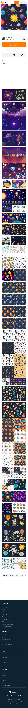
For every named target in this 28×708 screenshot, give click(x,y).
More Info (5, 63)
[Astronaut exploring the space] (13, 183)
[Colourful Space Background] (9, 285)
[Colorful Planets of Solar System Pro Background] (13, 121)
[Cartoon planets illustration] (10, 547)
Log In (21, 2)
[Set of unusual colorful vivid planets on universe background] (8, 95)
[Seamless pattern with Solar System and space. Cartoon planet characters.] (8, 674)
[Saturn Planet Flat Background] (6, 196)
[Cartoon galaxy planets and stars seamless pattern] (8, 332)
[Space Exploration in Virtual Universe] (13, 150)
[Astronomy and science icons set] (8, 238)
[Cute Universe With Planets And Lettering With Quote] (8, 107)
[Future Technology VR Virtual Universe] (9, 205)
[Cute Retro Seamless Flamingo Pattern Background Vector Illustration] (21, 283)
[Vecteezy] (2, 2)
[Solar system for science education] (13, 219)
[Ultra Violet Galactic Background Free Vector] (13, 136)
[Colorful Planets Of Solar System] (10, 250)
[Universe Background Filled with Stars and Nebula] (7, 230)
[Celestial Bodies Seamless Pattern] (8, 261)
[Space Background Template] (19, 240)
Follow (23, 39)
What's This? (15, 60)
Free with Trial (14, 44)
